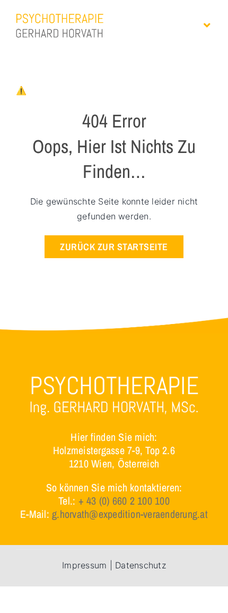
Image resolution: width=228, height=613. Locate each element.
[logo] (59, 17)
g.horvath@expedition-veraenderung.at (130, 514)
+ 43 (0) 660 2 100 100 (124, 500)
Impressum (84, 565)
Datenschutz (140, 565)
